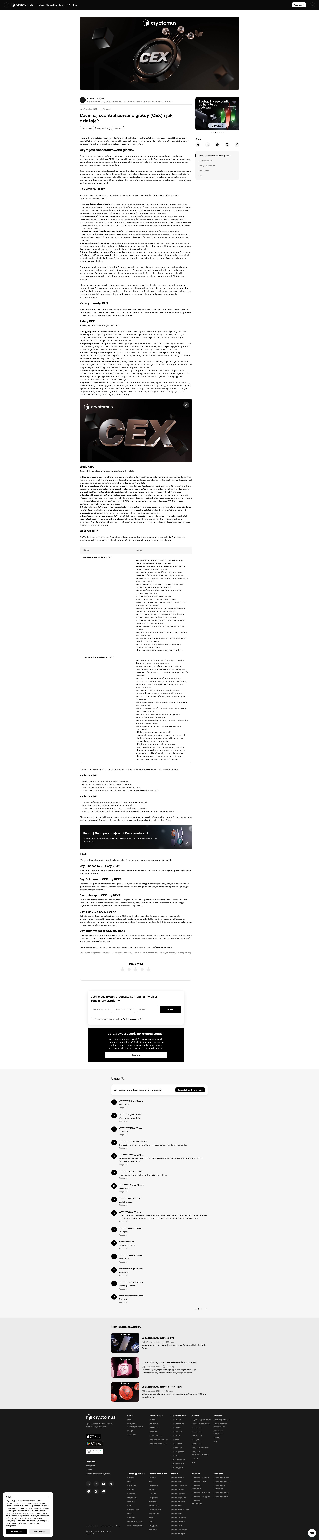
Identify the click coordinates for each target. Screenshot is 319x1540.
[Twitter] (88, 1484)
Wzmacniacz (40, 1531)
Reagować (123, 1108)
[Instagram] (96, 1484)
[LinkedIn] (111, 1484)
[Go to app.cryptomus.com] (22, 5)
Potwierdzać (16, 1531)
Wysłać (170, 1009)
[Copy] (237, 144)
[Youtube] (103, 1484)
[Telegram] (88, 1491)
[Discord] (103, 1491)
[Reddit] (96, 1491)
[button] (136, 430)
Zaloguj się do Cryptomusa (190, 1090)
